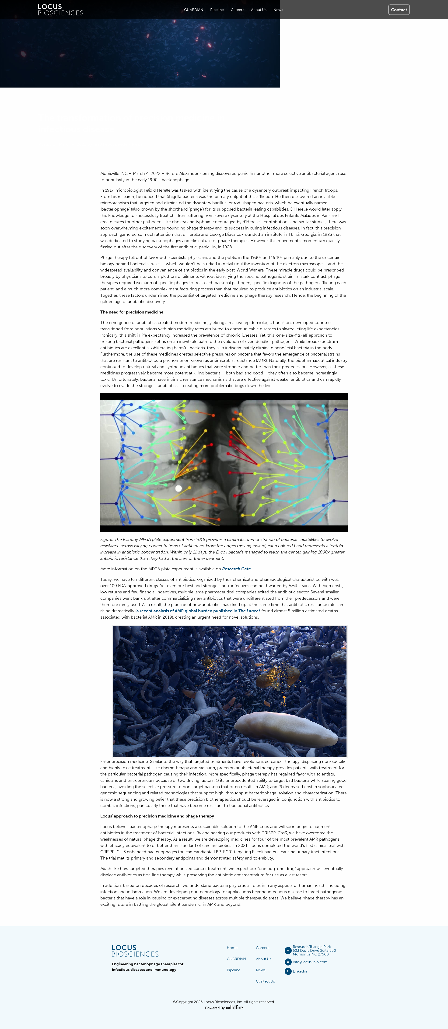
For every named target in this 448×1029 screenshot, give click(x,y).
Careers (262, 947)
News (137, 144)
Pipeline (233, 970)
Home (232, 947)
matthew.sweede (110, 144)
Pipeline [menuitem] (217, 9)
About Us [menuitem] (258, 9)
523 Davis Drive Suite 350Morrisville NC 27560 (314, 952)
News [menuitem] (278, 9)
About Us (263, 959)
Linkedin (300, 971)
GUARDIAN (236, 959)
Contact (399, 9)
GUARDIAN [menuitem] (193, 9)
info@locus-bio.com (310, 962)
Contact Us (265, 981)
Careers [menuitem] (237, 9)
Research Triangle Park (312, 946)
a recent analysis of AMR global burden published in (198, 610)
